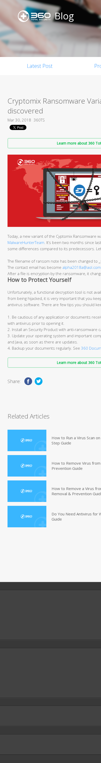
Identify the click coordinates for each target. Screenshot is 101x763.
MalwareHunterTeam (26, 242)
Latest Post (40, 65)
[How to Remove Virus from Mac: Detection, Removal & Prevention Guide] (27, 466)
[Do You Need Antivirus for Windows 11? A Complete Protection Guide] (27, 516)
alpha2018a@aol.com (81, 267)
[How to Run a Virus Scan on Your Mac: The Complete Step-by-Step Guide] (27, 440)
